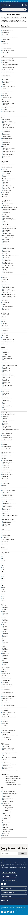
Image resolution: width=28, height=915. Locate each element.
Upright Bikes (6, 224)
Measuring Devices (7, 125)
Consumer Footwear (8, 504)
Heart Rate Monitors (8, 149)
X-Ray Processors (6, 759)
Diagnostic (3, 117)
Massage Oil (6, 383)
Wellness (5, 609)
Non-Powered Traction (7, 698)
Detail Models (5, 62)
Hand (3, 574)
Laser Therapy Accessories (8, 339)
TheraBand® (5, 330)
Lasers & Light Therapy (8, 187)
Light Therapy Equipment (8, 341)
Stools (4, 84)
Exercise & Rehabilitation (6, 200)
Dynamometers (6, 142)
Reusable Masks (8, 808)
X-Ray (2, 743)
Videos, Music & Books (7, 405)
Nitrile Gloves (8, 817)
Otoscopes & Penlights (8, 127)
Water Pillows (5, 544)
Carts (3, 162)
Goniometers (6, 133)
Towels (4, 359)
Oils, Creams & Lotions (7, 373)
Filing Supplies (5, 467)
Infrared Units (5, 300)
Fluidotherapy (5, 281)
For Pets (5, 421)
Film (4, 755)
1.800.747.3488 (15, 1)
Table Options (6, 104)
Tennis (3, 638)
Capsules (5, 418)
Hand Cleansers (5, 721)
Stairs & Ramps (6, 251)
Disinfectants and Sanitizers (8, 791)
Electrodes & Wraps (6, 171)
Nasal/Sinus (4, 725)
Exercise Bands (6, 231)
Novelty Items (5, 476)
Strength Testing (6, 140)
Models (3, 41)
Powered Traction (6, 700)
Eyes (3, 567)
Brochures (4, 453)
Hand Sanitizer (6, 796)
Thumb (3, 596)
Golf (3, 624)
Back (3, 558)
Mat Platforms (5, 95)
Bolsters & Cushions (7, 101)
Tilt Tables (4, 109)
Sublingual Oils (6, 427)
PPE (2, 790)
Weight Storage (7, 262)
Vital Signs (4, 146)
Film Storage (6, 746)
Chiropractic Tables (5, 75)
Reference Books (7, 463)
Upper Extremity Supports (8, 519)
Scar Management (6, 389)
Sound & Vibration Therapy (8, 50)
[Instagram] (5, 884)
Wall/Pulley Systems (8, 272)
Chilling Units (5, 279)
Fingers (3, 571)
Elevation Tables (5, 88)
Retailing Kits (5, 549)
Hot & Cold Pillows (6, 535)
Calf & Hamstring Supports (9, 503)
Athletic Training (6, 673)
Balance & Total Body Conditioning (10, 207)
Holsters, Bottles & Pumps (9, 375)
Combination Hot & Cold (8, 287)
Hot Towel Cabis (7, 363)
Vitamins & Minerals (6, 446)
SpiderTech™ (5, 325)
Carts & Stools (5, 79)
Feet (3, 569)
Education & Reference (7, 460)
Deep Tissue (5, 169)
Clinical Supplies (6, 714)
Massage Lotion (6, 382)
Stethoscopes (6, 156)
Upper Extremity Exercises (8, 265)
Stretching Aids (6, 242)
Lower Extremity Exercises (8, 237)
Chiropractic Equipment (14, 907)
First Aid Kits (6, 825)
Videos (5, 409)
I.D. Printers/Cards (7, 765)
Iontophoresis (5, 194)
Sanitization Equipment (7, 829)
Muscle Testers (6, 144)
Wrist (3, 600)
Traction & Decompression (7, 692)
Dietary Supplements (7, 433)
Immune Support (6, 448)
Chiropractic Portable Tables (8, 86)
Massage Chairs (6, 367)
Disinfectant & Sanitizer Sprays (10, 793)
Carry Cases (6, 400)
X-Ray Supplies (5, 762)
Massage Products (6, 39)
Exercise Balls (6, 230)
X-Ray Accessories (6, 744)
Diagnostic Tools (6, 119)
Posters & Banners (6, 483)
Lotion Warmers (5, 302)
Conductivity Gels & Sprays (8, 164)
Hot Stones (5, 394)
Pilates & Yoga (6, 258)
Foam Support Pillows (7, 532)
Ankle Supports (6, 501)
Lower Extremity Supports (8, 499)
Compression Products (7, 497)
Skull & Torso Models (8, 65)
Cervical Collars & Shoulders (9, 521)
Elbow (3, 565)
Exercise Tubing (7, 233)
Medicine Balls (6, 257)
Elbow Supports (7, 522)
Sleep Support (5, 444)
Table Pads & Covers (7, 358)
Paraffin (4, 304)
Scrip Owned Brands (10, 782)
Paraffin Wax (6, 309)
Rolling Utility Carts (7, 81)
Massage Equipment (6, 362)
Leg (3, 585)
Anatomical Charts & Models (7, 58)
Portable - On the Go (7, 686)
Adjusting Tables (6, 669)
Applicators (4, 277)
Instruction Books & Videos (8, 235)
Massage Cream (6, 377)
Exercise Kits (6, 239)
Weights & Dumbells (8, 263)
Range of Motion (6, 131)
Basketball (4, 611)
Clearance (3, 115)
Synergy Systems (7, 260)
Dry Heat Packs (6, 289)
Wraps (4, 176)
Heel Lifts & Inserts (7, 506)
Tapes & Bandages (6, 511)
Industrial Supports (7, 492)
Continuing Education (8, 462)
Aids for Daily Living (8, 203)
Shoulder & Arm (7, 270)
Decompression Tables (7, 694)
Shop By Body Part (5, 552)
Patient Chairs (5, 478)
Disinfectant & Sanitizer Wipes (10, 794)
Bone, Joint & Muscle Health (8, 414)
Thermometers (6, 157)
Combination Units (7, 180)
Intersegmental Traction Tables (9, 696)
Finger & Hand (6, 524)
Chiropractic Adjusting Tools (8, 712)
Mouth (3, 587)
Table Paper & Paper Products (8, 730)
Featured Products (5, 774)
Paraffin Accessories (8, 306)
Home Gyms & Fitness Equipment (10, 255)
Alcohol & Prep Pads (8, 798)
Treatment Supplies (5, 708)
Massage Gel (6, 379)
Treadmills (5, 222)
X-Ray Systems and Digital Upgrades (10, 770)
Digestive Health (6, 435)
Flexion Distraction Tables (8, 90)
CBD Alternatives (7, 430)
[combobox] (14, 9)
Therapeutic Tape (7, 737)
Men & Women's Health (7, 439)
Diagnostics (4, 820)
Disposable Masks (9, 807)
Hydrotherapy (6, 246)
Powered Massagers (7, 371)
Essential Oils (5, 34)
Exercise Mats (6, 210)
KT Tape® (4, 321)
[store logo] (9, 5)
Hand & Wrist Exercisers (8, 267)
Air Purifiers (6, 833)
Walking (4, 646)
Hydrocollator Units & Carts (9, 296)
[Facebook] (2, 884)
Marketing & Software (7, 469)
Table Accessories (6, 99)
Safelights (5, 768)
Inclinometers (6, 134)
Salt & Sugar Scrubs (7, 385)
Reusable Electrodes (8, 175)
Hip (3, 580)
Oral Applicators (7, 426)
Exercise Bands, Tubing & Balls (9, 226)
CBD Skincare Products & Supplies (11, 429)
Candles (5, 350)
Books (4, 407)
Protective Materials (7, 767)
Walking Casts (6, 509)
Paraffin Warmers (7, 308)
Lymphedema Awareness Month (13, 784)
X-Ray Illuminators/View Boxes (9, 757)
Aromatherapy (5, 349)
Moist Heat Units (7, 292)
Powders (4, 442)
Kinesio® (4, 319)
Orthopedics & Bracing (7, 684)
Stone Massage (5, 391)
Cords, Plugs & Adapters (7, 167)
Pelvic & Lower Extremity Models (10, 64)
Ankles (3, 554)
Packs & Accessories (8, 297)
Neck (4, 269)
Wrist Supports (6, 525)
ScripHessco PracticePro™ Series (13, 778)
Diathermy (5, 182)
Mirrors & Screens (6, 472)
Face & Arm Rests (7, 402)
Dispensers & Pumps (8, 801)
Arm (3, 556)
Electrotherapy (5, 32)
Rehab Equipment (6, 245)
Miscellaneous (5, 835)
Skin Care (5, 386)
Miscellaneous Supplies (7, 474)
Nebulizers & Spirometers (9, 151)
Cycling (3, 617)
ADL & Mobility (5, 201)
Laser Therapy (4, 333)
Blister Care (6, 513)
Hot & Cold (3, 275)
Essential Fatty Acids (7, 437)
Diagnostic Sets (6, 124)
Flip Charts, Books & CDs (7, 69)
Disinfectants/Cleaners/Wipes (9, 716)
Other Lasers (5, 344)
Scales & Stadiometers (7, 138)
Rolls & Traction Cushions (8, 539)
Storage (4, 485)
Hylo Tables (4, 93)
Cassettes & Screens (8, 753)
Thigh (3, 594)
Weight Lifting (5, 653)
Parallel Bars (6, 250)
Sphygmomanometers (8, 154)
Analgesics (3, 56)
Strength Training (6, 253)
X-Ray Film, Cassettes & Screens (9, 751)
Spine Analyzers (7, 136)
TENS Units (4, 196)
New (2, 787)
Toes (3, 598)
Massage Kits (6, 380)
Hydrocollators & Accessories (8, 294)
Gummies (5, 423)
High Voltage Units (7, 183)
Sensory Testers (6, 128)
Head (3, 576)
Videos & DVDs (6, 465)
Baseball (4, 605)
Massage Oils (6, 424)
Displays (4, 458)
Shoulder (4, 591)
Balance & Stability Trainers (9, 209)
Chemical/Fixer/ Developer (9, 763)
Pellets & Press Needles (7, 48)
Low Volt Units (6, 188)
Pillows (2, 529)
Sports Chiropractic (5, 667)
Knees (3, 582)
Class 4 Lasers (5, 337)
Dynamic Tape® (5, 314)
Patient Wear (5, 727)
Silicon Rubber (6, 173)
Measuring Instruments (8, 748)
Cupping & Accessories (7, 30)
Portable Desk (5, 481)
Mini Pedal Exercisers (8, 218)
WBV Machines (6, 212)
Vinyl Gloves (7, 815)
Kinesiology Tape (5, 313)
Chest (3, 560)
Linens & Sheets (7, 356)
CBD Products (5, 416)
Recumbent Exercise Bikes (9, 219)
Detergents (5, 799)
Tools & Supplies (5, 52)
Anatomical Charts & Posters (8, 60)
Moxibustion (5, 43)
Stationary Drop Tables (7, 97)
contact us (7, 862)
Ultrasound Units (7, 190)
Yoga (3, 660)
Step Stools (6, 82)
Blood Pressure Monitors (9, 148)
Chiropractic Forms (6, 455)
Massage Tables (6, 368)
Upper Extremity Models (8, 67)
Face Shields (7, 810)
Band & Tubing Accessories (9, 228)
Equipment (5, 633)
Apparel (5, 818)
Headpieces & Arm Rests (8, 103)
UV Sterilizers (6, 831)
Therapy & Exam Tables (7, 107)
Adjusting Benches (6, 76)
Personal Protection (6, 803)
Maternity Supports (7, 495)
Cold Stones (6, 393)
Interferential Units (7, 185)
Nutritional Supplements (6, 412)
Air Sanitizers (5, 710)
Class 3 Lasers (5, 335)
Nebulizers (5, 827)
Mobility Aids (6, 205)
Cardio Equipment (6, 214)
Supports (5, 607)
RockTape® (4, 323)
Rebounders (6, 241)
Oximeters (5, 824)
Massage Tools (6, 370)
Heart (3, 578)
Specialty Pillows (6, 541)
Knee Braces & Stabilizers (9, 508)
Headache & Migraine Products (13, 776)
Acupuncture (4, 28)
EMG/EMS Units (5, 192)
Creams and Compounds (8, 419)
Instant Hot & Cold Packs (9, 290)
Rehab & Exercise (6, 689)
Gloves (3, 719)
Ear (3, 562)
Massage (3, 347)
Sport (2, 604)
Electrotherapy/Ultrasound (8, 178)
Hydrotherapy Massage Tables (10, 365)
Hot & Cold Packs (6, 284)
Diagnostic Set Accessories (9, 122)
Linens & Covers (5, 354)
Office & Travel (5, 537)
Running (4, 631)
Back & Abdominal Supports (8, 490)
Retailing (3, 547)
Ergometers (6, 216)
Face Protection (7, 805)
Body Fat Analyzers (7, 121)
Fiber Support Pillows (7, 530)
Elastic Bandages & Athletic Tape (10, 515)
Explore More (4, 838)
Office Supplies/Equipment (7, 452)
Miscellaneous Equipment (9, 248)
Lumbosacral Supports (8, 493)
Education (4, 316)
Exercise (5, 626)
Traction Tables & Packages (8, 111)
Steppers (5, 221)
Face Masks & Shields (7, 739)
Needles (4, 45)
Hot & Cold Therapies (11, 780)
